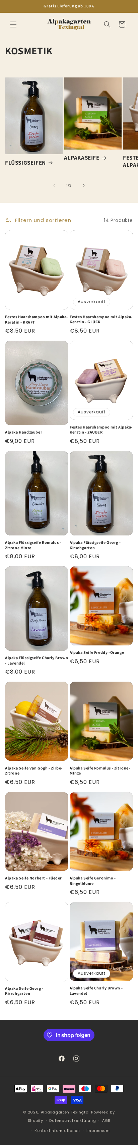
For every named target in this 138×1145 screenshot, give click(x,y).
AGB (106, 1120)
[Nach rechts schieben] (83, 185)
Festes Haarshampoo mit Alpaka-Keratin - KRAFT (36, 319)
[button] (13, 24)
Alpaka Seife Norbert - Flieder (33, 877)
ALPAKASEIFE (81, 157)
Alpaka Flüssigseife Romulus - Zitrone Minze (33, 545)
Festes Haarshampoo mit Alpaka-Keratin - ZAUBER (101, 429)
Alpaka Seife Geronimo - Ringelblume (93, 880)
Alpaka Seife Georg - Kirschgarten (24, 991)
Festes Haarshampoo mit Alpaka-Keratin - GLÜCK (101, 319)
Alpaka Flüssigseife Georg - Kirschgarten (95, 545)
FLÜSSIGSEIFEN (25, 162)
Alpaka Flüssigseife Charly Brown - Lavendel (36, 660)
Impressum (98, 1130)
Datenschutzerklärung (72, 1120)
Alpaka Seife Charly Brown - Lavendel (96, 990)
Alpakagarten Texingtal (65, 1112)
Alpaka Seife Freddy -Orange (97, 652)
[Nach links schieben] (54, 185)
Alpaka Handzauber (23, 432)
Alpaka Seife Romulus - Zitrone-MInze (100, 770)
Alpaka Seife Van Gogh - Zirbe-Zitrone (34, 770)
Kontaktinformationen (57, 1130)
